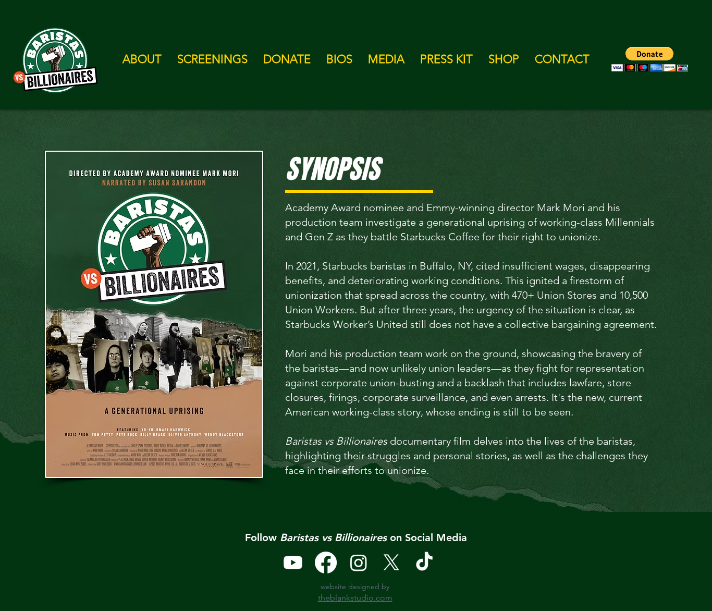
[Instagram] (359, 562)
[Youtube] (293, 562)
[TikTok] (424, 562)
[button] (142, 59)
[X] (391, 562)
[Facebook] (326, 562)
